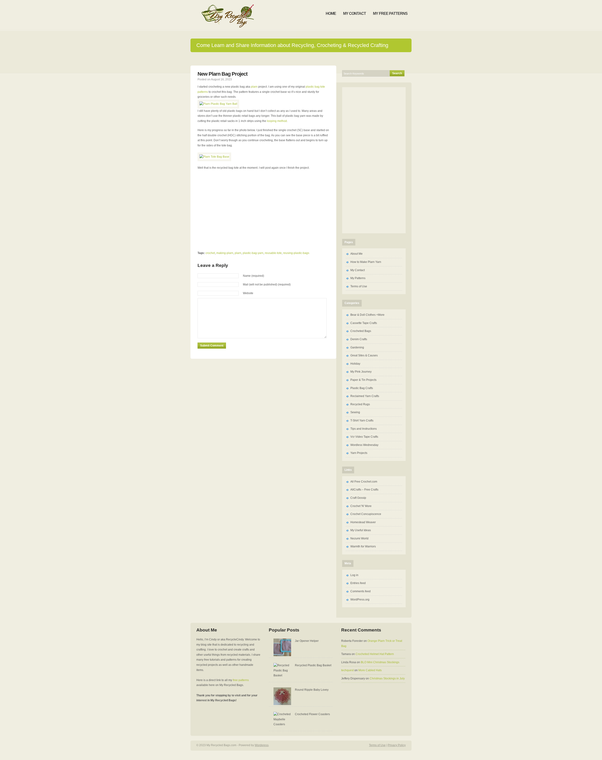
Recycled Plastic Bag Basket (313, 665)
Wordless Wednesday (364, 445)
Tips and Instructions (363, 428)
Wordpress (262, 745)
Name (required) (253, 275)
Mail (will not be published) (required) (267, 284)
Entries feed (358, 583)
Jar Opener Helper (307, 641)
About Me (356, 253)
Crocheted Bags (360, 331)
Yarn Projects (358, 453)
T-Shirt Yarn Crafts (361, 420)
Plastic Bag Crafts (361, 388)
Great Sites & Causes (364, 355)
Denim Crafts (358, 339)
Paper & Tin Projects (363, 380)
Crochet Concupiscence (365, 514)
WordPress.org (359, 599)
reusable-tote (273, 253)
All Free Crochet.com (363, 481)
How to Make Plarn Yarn (365, 262)
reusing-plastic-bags (296, 253)
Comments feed (360, 591)
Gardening (357, 347)
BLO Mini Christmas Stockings (380, 662)
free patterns (241, 680)
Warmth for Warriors (363, 546)
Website (248, 293)
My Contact (357, 270)
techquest (347, 670)
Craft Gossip (358, 497)
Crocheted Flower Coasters (312, 714)
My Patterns (357, 278)
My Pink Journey (361, 371)
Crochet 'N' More (361, 506)
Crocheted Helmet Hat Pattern (375, 654)
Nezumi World (359, 538)
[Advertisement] (301, 58)
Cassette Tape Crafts (363, 323)
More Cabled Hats (370, 670)
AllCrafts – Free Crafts (364, 489)
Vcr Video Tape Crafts (364, 436)
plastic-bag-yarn (253, 253)
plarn (254, 86)
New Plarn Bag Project (222, 74)
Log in (354, 575)
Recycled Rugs (360, 404)
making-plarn (224, 253)
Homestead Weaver (363, 522)
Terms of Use (358, 286)
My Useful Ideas (360, 530)
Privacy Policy (397, 745)
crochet (210, 253)
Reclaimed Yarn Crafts (364, 396)
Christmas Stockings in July (387, 678)
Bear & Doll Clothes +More (367, 314)
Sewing (355, 412)
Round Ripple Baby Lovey (312, 689)
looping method (277, 121)
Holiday (355, 363)
